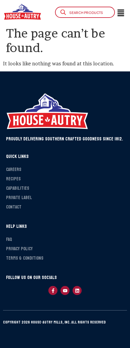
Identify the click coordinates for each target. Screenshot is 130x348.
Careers (13, 170)
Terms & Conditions (24, 258)
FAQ (9, 239)
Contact (13, 207)
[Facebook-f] (52, 290)
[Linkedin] (77, 290)
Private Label (19, 198)
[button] (119, 13)
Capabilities (17, 188)
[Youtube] (65, 290)
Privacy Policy (19, 249)
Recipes (13, 179)
